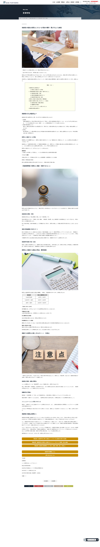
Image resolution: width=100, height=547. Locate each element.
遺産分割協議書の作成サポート (37, 95)
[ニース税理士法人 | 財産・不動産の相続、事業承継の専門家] (10, 2)
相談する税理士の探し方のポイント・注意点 (38, 100)
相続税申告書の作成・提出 (36, 97)
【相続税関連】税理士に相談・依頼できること (39, 91)
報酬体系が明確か (34, 104)
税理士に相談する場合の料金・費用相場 (37, 99)
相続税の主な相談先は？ (34, 87)
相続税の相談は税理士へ (34, 108)
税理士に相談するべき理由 (36, 89)
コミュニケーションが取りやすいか (38, 106)
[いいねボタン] (23, 476)
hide (51, 85)
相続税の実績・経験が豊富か (37, 102)
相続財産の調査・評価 (35, 93)
